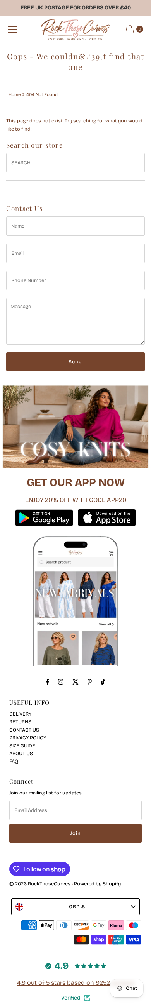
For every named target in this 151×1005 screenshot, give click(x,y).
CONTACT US (24, 730)
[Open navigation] (12, 29)
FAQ (13, 761)
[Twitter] (75, 682)
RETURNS (20, 722)
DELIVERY (20, 714)
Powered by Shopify (97, 884)
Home (15, 94)
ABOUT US (21, 753)
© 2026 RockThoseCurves (39, 884)
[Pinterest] (90, 682)
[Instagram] (60, 682)
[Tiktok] (103, 682)
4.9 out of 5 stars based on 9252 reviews (75, 982)
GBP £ (77, 906)
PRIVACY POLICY (27, 737)
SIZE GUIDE (22, 746)
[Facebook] (47, 682)
